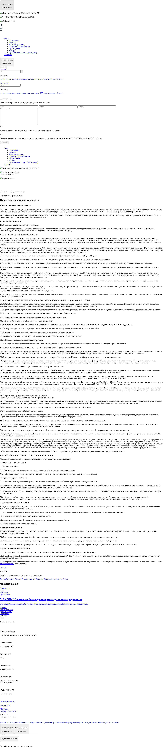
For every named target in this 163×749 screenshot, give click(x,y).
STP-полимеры (45, 79)
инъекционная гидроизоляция (11, 79)
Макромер (31, 579)
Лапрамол (39, 579)
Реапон (24, 579)
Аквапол (59, 579)
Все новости (4, 588)
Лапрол (3, 579)
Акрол (65, 579)
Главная (3, 567)
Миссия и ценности (16, 45)
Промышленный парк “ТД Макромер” (23, 53)
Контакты (8, 55)
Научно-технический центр (19, 47)
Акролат (18, 579)
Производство (14, 49)
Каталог (3, 69)
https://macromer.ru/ (7, 564)
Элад (53, 579)
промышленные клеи (31, 79)
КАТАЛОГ (4, 83)
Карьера (12, 51)
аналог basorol (57, 79)
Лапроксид (10, 579)
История (12, 43)
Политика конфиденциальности (8, 710)
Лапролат (47, 579)
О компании (13, 41)
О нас (6, 39)
